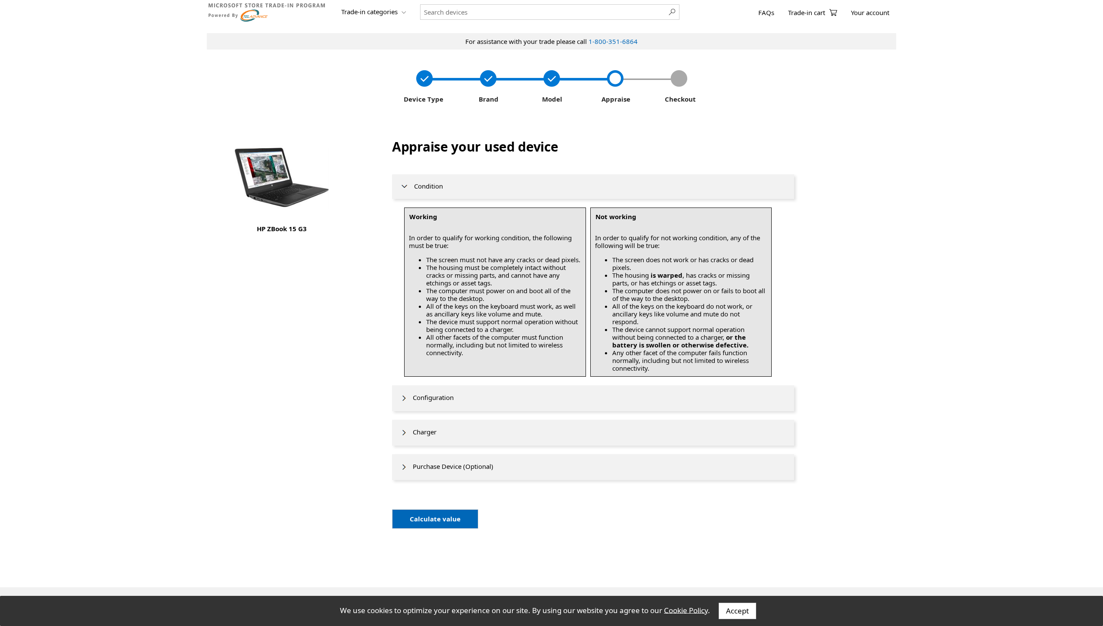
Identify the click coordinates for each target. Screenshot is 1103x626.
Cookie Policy (686, 610)
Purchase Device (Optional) (450, 466)
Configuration (431, 397)
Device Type (422, 99)
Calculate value (435, 518)
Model (551, 99)
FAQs (766, 12)
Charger (422, 432)
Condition (426, 186)
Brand (487, 99)
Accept (737, 611)
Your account (870, 12)
